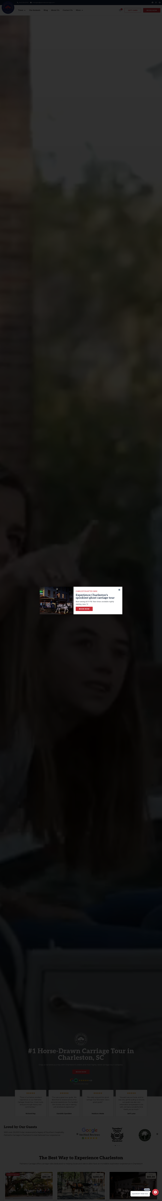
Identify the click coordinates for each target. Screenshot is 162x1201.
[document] (81, 600)
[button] (119, 590)
